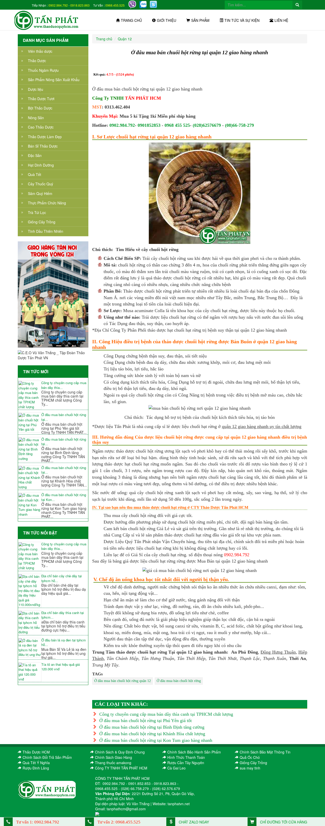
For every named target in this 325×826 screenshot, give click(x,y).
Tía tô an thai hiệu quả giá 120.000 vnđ (60, 667)
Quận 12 (125, 38)
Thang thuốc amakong (113, 762)
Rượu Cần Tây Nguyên (185, 762)
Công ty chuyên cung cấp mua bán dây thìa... (63, 385)
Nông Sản (36, 117)
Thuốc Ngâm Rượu (43, 70)
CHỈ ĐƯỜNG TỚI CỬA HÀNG (283, 821)
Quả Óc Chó (250, 757)
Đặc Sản (35, 155)
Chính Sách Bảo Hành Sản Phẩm (194, 752)
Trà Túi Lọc (37, 212)
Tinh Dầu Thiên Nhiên (45, 231)
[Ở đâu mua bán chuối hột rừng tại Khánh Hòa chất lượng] (29, 477)
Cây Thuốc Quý (40, 183)
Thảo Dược (37, 60)
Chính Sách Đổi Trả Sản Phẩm (47, 757)
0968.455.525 (115, 5)
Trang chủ (131, 20)
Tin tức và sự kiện (241, 20)
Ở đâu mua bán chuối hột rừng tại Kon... (63, 497)
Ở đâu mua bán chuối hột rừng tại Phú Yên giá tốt (145, 720)
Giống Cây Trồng (41, 221)
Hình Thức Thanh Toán (186, 757)
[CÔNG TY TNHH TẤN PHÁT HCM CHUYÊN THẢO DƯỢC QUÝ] (46, 19)
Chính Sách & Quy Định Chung (120, 752)
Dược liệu (35, 89)
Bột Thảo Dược (40, 108)
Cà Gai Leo (176, 767)
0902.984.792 (58, 5)
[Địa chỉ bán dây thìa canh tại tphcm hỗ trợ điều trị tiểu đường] (29, 622)
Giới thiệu (166, 20)
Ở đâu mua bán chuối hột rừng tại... (63, 417)
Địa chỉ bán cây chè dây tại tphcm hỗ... (61, 578)
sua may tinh (250, 767)
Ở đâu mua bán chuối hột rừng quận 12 (122, 681)
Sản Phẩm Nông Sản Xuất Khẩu (53, 79)
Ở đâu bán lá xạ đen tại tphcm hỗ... (63, 642)
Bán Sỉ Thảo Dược (43, 146)
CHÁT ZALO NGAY (193, 821)
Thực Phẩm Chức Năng (47, 202)
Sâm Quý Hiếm (40, 193)
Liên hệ (281, 20)
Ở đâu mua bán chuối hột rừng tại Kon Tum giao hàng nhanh (155, 740)
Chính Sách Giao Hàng (113, 757)
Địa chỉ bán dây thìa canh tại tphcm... (62, 615)
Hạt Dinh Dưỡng (41, 165)
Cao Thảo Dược (41, 127)
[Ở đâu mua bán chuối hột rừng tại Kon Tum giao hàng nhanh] (29, 505)
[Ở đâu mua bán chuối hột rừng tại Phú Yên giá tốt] (29, 422)
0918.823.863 (80, 5)
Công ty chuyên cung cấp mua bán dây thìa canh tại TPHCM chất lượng (166, 714)
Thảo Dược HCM (36, 752)
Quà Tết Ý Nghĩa (36, 762)
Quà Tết (34, 174)
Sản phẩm (200, 20)
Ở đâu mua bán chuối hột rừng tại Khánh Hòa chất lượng (152, 733)
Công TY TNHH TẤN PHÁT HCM (121, 767)
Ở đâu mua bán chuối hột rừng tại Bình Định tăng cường (151, 727)
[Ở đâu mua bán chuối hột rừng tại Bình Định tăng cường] (29, 449)
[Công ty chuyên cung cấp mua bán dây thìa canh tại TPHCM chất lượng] (29, 395)
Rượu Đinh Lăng (36, 767)
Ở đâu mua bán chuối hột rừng (179, 681)
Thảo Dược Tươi (41, 98)
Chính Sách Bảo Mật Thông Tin (265, 752)
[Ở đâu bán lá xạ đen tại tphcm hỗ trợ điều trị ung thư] (29, 648)
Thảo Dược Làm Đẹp (45, 136)
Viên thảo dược (40, 51)
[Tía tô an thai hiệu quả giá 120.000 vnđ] (29, 672)
